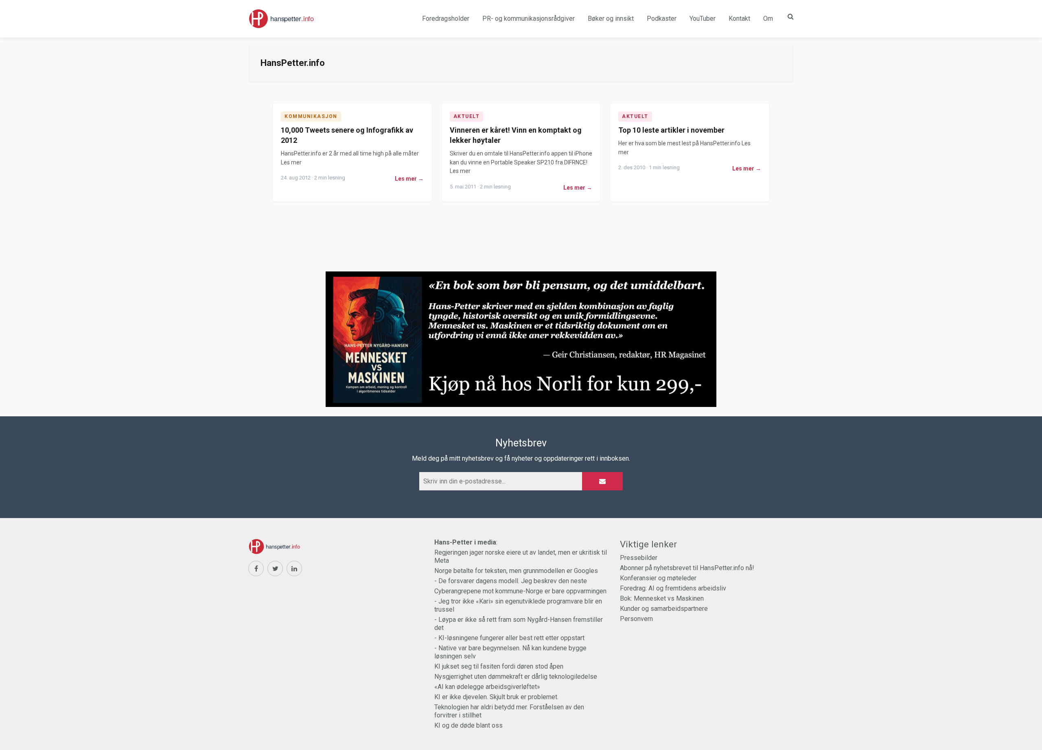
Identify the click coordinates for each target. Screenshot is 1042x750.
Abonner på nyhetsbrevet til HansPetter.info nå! (687, 568)
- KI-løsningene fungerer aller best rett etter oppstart (509, 638)
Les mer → (409, 178)
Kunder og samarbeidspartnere (664, 608)
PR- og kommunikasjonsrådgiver (528, 18)
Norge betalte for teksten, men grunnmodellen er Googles (516, 571)
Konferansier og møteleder (658, 578)
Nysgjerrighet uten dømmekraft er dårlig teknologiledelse (515, 676)
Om (768, 18)
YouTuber (703, 18)
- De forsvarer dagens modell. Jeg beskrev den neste (510, 581)
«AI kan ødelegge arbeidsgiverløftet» (487, 687)
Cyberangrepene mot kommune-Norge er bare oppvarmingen (520, 591)
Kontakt (739, 18)
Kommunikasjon (311, 116)
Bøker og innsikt (611, 18)
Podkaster (661, 18)
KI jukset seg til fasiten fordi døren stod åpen (498, 666)
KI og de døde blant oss (468, 725)
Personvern (636, 619)
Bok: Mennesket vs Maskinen (662, 598)
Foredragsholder (445, 18)
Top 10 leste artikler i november (671, 130)
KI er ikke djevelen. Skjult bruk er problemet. (496, 697)
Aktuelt (466, 116)
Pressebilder (638, 558)
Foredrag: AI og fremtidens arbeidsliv (673, 588)
